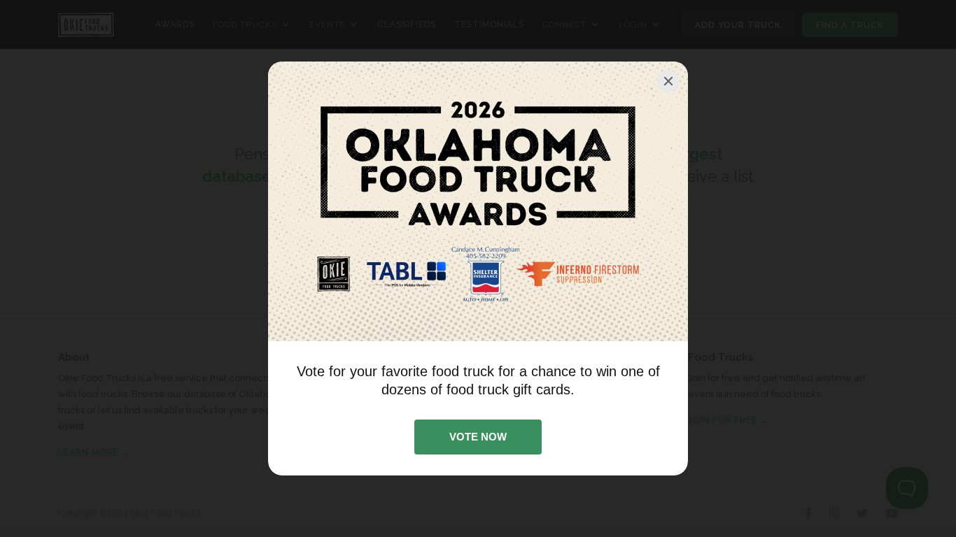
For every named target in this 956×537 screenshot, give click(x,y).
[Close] (668, 81)
